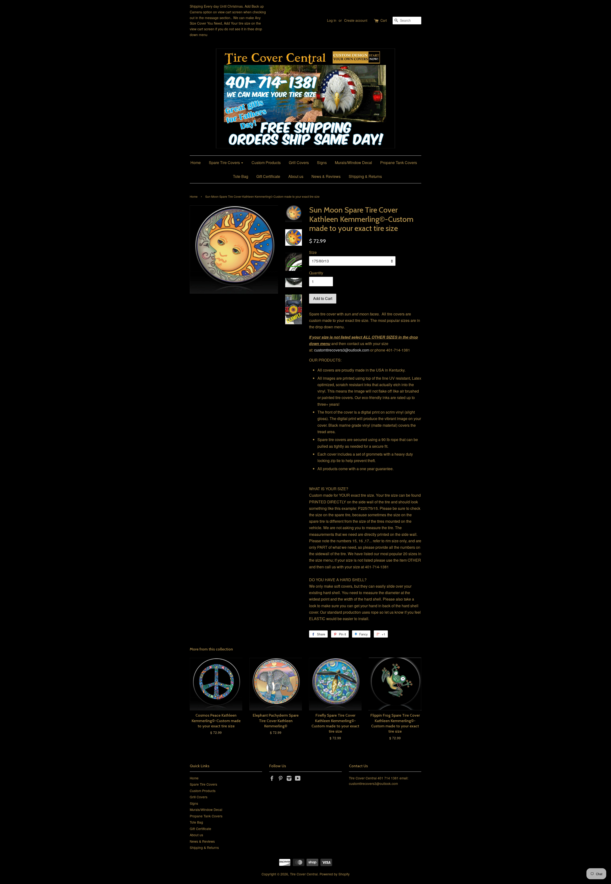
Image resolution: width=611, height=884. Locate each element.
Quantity (316, 273)
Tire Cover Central (304, 874)
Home (195, 162)
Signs (322, 162)
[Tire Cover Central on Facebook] (271, 779)
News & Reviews (326, 176)
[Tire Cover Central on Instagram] (289, 779)
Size (313, 252)
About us (295, 176)
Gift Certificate (268, 176)
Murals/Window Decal (353, 162)
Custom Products (266, 162)
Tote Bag (240, 176)
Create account (355, 20)
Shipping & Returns (365, 176)
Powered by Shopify (335, 874)
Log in (331, 20)
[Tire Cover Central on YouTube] (297, 779)
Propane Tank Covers (398, 162)
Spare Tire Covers (225, 162)
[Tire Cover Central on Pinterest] (280, 779)
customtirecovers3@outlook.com (341, 350)
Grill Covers (299, 162)
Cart (383, 20)
